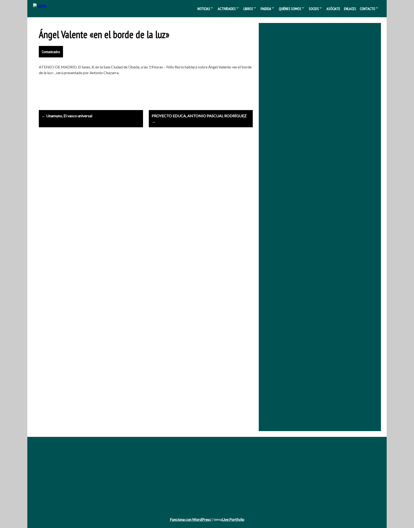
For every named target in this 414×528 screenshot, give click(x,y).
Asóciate (333, 8)
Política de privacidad (54, 490)
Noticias (203, 8)
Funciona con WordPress (190, 519)
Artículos (163, 476)
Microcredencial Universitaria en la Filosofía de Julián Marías (314, 125)
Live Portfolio (233, 519)
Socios (314, 8)
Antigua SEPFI (49, 463)
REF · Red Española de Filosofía (321, 89)
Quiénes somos (290, 8)
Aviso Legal (47, 483)
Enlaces (350, 8)
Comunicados (51, 51)
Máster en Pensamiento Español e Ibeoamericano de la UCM (315, 131)
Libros (248, 8)
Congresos (165, 470)
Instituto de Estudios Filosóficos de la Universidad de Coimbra (316, 119)
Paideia (266, 8)
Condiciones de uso (53, 496)
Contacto (367, 8)
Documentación (286, 463)
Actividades (227, 8)
